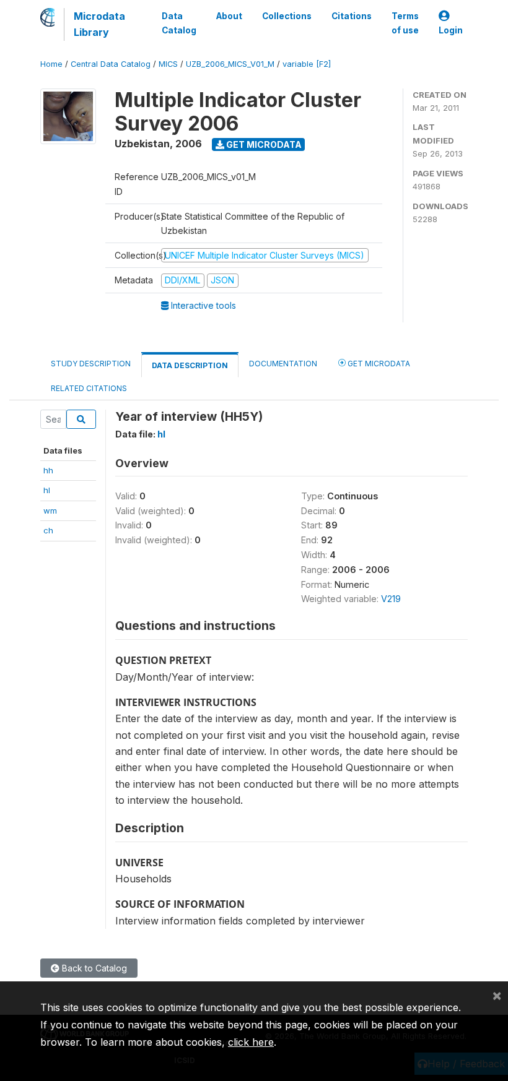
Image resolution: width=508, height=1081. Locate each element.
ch (48, 530)
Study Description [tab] (91, 363)
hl (46, 490)
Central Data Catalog (111, 64)
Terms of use (405, 23)
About (229, 16)
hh (48, 470)
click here (251, 1042)
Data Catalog (179, 23)
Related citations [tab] (89, 388)
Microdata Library (99, 24)
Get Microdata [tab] (378, 363)
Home (51, 64)
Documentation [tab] (283, 363)
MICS (168, 64)
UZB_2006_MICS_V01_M (230, 64)
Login (451, 30)
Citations (351, 16)
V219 (391, 598)
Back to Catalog (93, 968)
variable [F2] (306, 64)
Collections (287, 16)
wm (50, 510)
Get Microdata (263, 144)
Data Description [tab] (190, 365)
